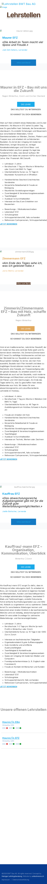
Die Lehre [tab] (26, 104)
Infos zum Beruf (23, 62)
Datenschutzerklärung (21, 880)
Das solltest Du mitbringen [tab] (26, 109)
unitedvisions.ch (38, 876)
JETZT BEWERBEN (8, 224)
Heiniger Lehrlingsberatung (12, 876)
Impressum (6, 880)
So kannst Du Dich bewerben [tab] (25, 114)
